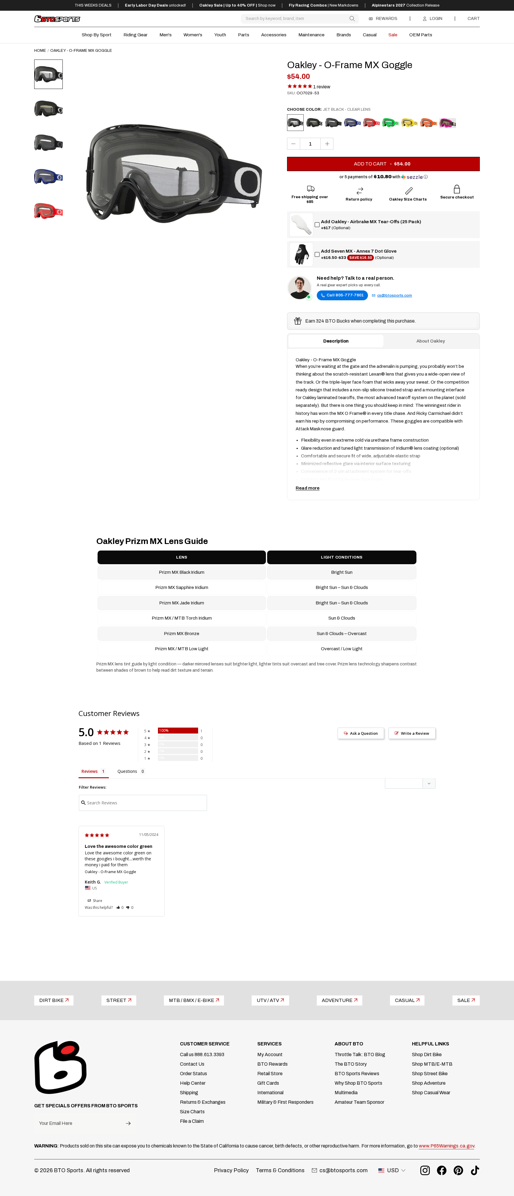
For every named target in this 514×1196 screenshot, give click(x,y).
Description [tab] (336, 341)
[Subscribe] (128, 1123)
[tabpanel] (383, 424)
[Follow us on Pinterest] (458, 1170)
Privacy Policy (231, 1170)
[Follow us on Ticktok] (475, 1170)
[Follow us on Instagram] (425, 1170)
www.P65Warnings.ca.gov (446, 1145)
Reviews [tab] (90, 771)
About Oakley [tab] (430, 341)
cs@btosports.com (394, 295)
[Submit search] (352, 19)
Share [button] (97, 900)
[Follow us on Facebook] (441, 1170)
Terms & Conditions (280, 1170)
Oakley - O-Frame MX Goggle (110, 871)
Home (40, 50)
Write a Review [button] (415, 733)
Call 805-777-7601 (345, 295)
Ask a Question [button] (364, 733)
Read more (307, 488)
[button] (383, 177)
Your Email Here (55, 1123)
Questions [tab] (127, 771)
